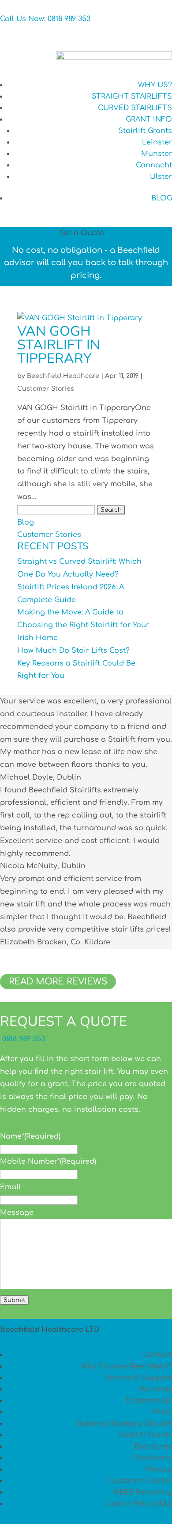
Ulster (161, 177)
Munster (156, 154)
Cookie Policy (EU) (139, 1504)
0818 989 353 (22, 1039)
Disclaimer (152, 1458)
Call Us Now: (45, 19)
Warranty (155, 1389)
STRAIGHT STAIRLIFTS (132, 96)
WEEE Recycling (142, 1492)
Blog (25, 522)
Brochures (153, 1446)
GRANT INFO (149, 119)
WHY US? (155, 85)
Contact (157, 1355)
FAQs (162, 1412)
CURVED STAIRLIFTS (135, 108)
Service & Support (138, 1378)
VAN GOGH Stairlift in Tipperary (58, 345)
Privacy (158, 1469)
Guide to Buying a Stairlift (124, 1424)
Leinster (157, 142)
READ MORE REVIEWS (58, 982)
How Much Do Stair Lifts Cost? (73, 651)
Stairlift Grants (145, 131)
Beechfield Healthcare (63, 376)
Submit (14, 1300)
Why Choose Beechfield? (126, 1366)
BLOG (161, 198)
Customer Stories (45, 388)
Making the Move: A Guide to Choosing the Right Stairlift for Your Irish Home (83, 625)
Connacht (154, 165)
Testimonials (148, 1401)
